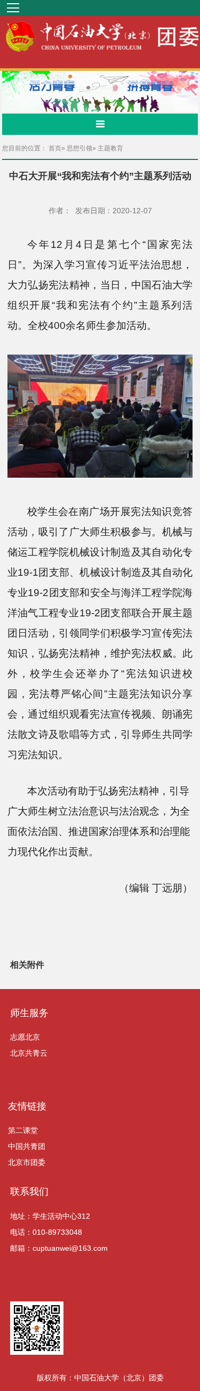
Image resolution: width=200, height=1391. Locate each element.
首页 (55, 148)
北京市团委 (26, 1162)
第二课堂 (23, 1130)
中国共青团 (26, 1146)
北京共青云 (28, 1053)
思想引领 (79, 148)
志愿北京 (25, 1037)
